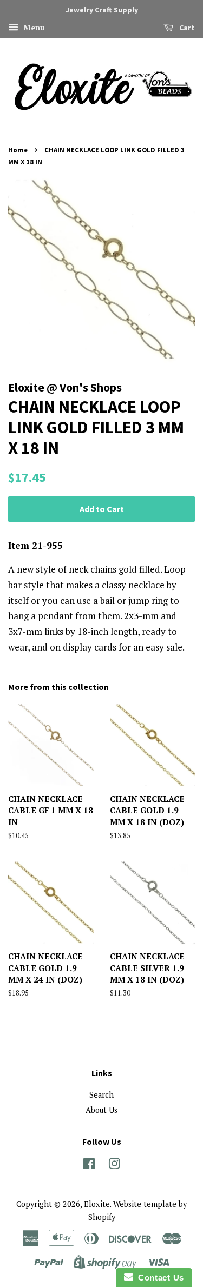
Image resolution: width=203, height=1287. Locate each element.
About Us (101, 1110)
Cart (186, 27)
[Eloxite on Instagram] (114, 1165)
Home (18, 149)
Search (101, 1095)
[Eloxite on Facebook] (89, 1165)
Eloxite (97, 1204)
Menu (32, 27)
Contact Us (158, 1277)
